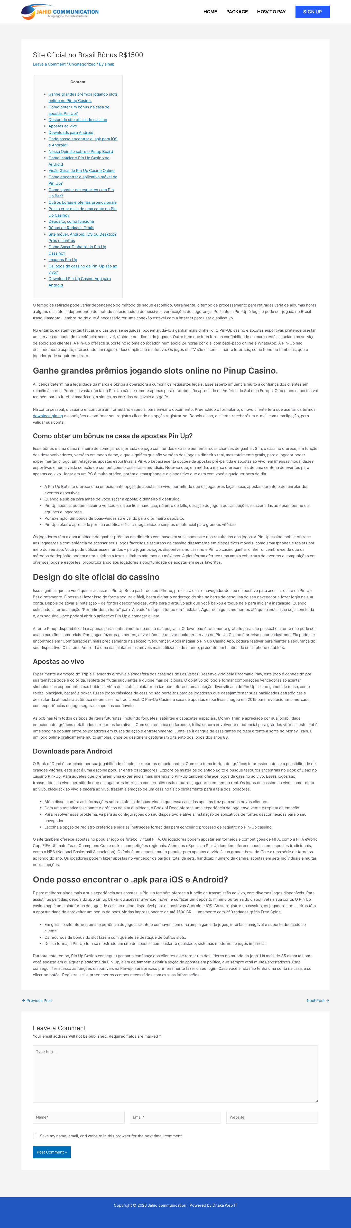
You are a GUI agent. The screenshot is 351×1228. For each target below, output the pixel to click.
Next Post (318, 1000)
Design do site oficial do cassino (78, 119)
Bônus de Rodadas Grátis (71, 227)
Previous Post (37, 1000)
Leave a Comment (49, 64)
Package (237, 11)
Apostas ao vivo (63, 126)
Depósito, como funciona (71, 221)
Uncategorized (82, 64)
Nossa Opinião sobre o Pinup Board (81, 151)
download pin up (48, 415)
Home (210, 11)
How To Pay (271, 11)
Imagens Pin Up (63, 259)
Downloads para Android (71, 132)
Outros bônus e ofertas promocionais (82, 202)
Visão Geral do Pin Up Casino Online (82, 170)
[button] (312, 12)
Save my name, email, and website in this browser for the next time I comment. (111, 1135)
